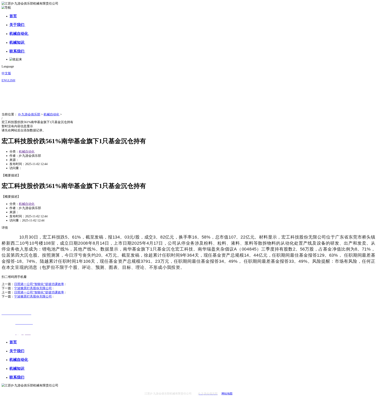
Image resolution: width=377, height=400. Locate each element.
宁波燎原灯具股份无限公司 (33, 288)
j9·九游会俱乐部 (29, 114)
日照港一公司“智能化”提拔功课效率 (39, 284)
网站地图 (226, 393)
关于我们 (17, 25)
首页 (13, 16)
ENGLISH (8, 80)
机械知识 (17, 42)
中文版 (6, 73)
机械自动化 (19, 33)
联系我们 (17, 51)
